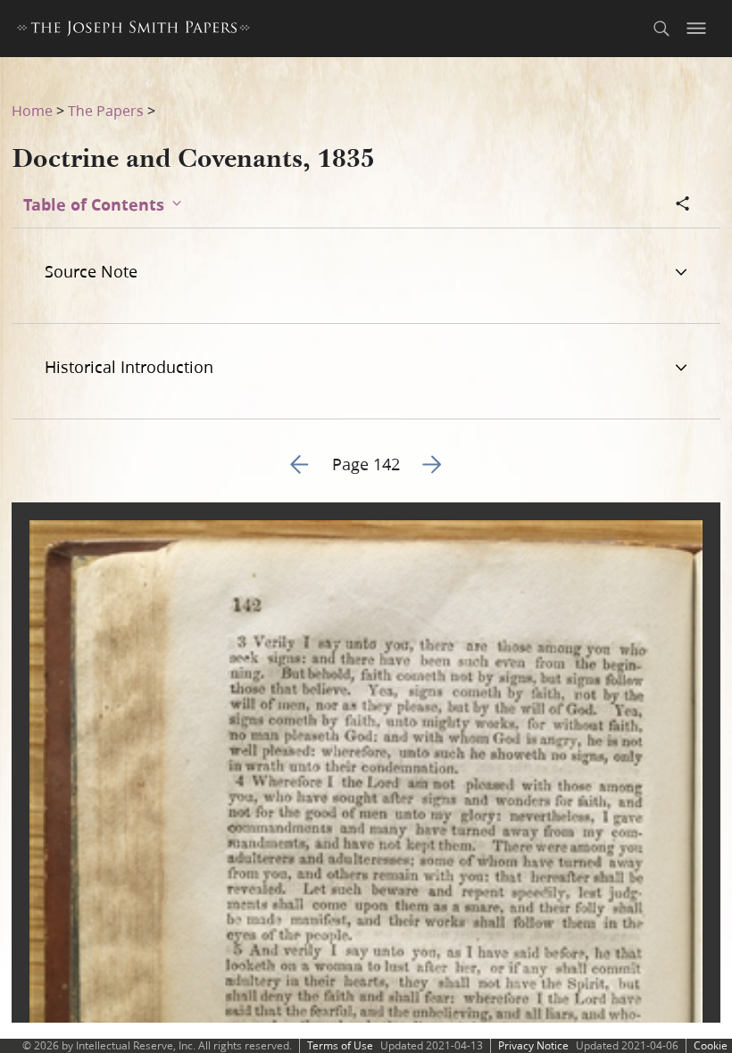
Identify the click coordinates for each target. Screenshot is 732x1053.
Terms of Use (340, 1045)
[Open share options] (683, 205)
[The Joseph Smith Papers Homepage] (133, 31)
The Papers (106, 110)
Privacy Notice (533, 1045)
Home (32, 110)
